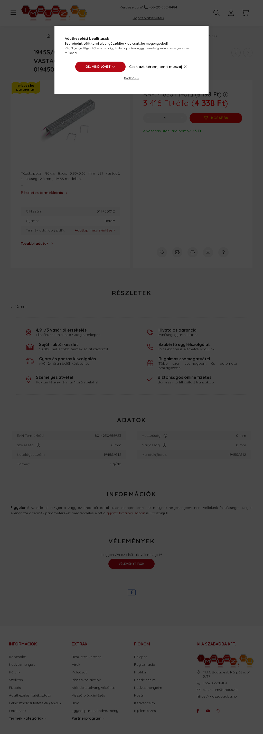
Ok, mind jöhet (98, 67)
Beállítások (131, 78)
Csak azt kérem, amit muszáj (155, 66)
